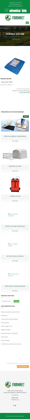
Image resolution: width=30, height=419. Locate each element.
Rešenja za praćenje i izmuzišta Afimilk (10, 312)
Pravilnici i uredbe (15, 11)
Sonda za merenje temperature (15, 226)
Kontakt (6, 11)
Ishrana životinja (5, 322)
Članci (17, 9)
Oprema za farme (21, 37)
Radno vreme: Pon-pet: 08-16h (15, 6)
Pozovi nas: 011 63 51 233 (15, 2)
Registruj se (23, 9)
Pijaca (24, 11)
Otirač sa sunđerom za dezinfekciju (15, 136)
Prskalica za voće (15, 196)
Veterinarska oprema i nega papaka (9, 333)
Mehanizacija (4, 315)
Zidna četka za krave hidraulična (15, 286)
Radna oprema (4, 337)
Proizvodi (12, 37)
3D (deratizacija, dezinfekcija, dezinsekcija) (11, 344)
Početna (7, 9)
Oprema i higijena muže (6, 326)
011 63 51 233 (25, 92)
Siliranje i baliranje (5, 340)
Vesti (12, 9)
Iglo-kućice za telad (15, 166)
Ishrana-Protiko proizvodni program (9, 319)
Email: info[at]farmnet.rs (15, 4)
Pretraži (16, 301)
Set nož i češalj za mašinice (15, 256)
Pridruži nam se (22, 366)
